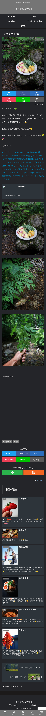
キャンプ (15, 165)
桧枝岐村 (29, 159)
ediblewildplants (10, 155)
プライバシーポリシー (23, 708)
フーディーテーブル (30, 175)
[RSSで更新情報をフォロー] (33, 472)
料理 (16, 442)
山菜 (38, 152)
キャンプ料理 (7, 172)
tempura (37, 155)
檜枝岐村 (13, 159)
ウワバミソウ (8, 152)
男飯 (9, 175)
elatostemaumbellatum (25, 152)
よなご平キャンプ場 (28, 162)
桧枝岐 (21, 159)
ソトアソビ (26, 169)
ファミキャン (26, 165)
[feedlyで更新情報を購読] (12, 472)
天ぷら (29, 155)
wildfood (21, 155)
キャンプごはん (21, 172)
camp (41, 162)
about (33, 705)
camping (6, 165)
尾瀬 (36, 159)
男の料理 (16, 175)
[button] (41, 401)
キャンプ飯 (37, 169)
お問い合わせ (12, 705)
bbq (31, 172)
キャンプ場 (15, 169)
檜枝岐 (5, 159)
